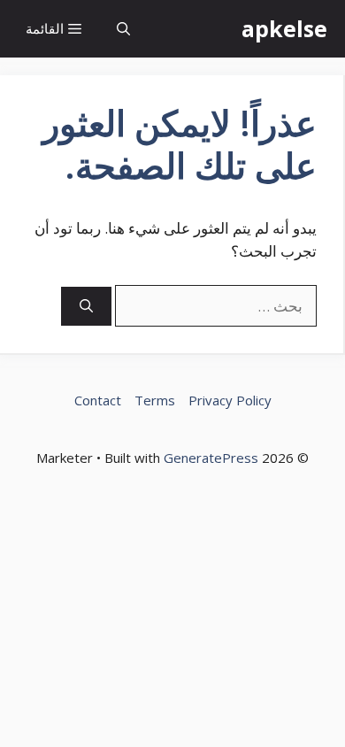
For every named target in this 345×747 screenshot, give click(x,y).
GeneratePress (211, 457)
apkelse (284, 28)
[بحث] (86, 307)
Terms (154, 400)
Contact (97, 400)
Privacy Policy (230, 400)
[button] (123, 29)
